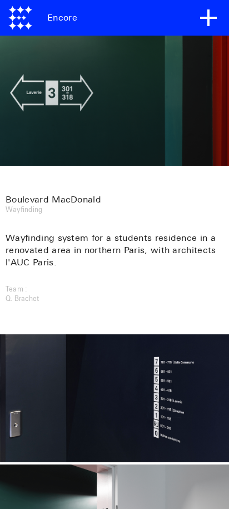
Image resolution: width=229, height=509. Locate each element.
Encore (62, 17)
